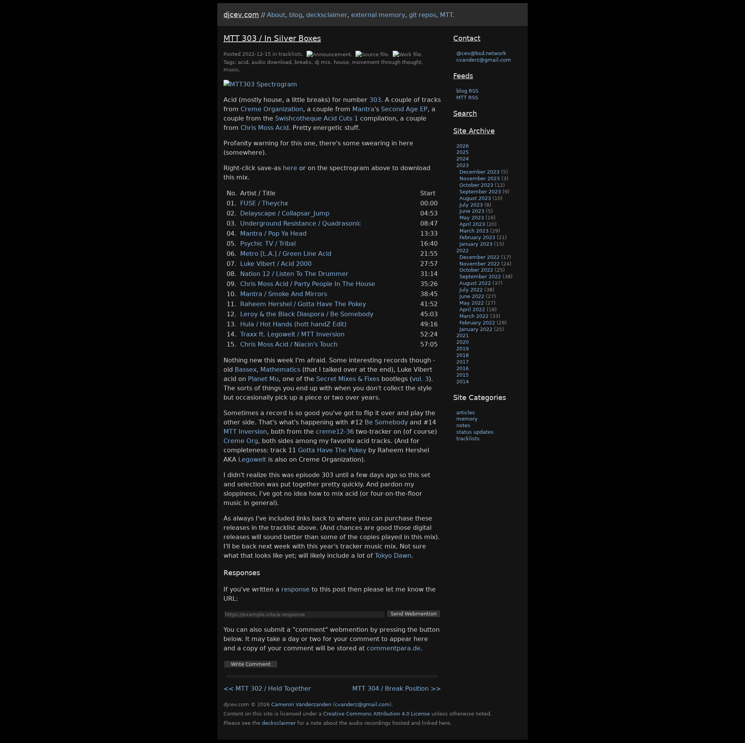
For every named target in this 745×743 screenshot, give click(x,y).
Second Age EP (404, 109)
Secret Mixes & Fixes (347, 379)
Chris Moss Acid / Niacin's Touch (289, 344)
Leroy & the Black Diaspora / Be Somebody (306, 314)
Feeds (463, 76)
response (295, 589)
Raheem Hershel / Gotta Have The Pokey (303, 304)
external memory (378, 15)
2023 (462, 165)
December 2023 (479, 172)
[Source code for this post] (372, 54)
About (276, 15)
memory (467, 419)
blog (295, 15)
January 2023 (475, 244)
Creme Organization (272, 109)
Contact (466, 38)
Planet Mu (263, 379)
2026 (462, 146)
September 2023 (480, 192)
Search (465, 113)
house (341, 62)
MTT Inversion (245, 431)
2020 (462, 342)
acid (243, 62)
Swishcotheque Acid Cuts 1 (316, 118)
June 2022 (471, 296)
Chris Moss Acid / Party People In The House (307, 284)
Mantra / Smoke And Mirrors (283, 294)
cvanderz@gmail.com (483, 60)
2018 (462, 355)
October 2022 (476, 270)
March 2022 (474, 316)
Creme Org (241, 441)
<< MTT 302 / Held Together (267, 688)
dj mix (323, 62)
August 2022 (475, 283)
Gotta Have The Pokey (332, 450)
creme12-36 (335, 431)
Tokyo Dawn (393, 555)
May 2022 (471, 303)
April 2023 (472, 224)
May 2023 (471, 218)
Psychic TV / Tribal (268, 243)
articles (465, 412)
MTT (446, 15)
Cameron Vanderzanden (301, 704)
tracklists (290, 54)
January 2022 (475, 329)
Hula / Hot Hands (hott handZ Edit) (293, 324)
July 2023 (471, 205)
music (231, 69)
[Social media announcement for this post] (329, 54)
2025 (462, 152)
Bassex (245, 369)
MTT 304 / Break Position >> (396, 688)
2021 (462, 335)
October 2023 (476, 185)
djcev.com (241, 14)
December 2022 (479, 257)
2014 (462, 381)
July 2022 (471, 290)
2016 (462, 368)
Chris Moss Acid (265, 127)
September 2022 (480, 276)
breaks (303, 62)
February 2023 (477, 237)
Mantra (363, 109)
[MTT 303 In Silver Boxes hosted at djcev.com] (260, 84)
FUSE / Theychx (264, 203)
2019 (462, 349)
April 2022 (472, 309)
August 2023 (475, 198)
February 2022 (477, 323)
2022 (462, 250)
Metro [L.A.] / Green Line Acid (285, 253)
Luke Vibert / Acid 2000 (276, 263)
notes (463, 425)
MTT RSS (467, 97)
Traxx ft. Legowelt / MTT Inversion (292, 334)
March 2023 (474, 231)
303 (375, 99)
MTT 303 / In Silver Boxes (272, 38)
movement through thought (386, 62)
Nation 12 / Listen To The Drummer (294, 274)
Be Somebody (386, 422)
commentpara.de (394, 648)
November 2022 (479, 264)
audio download (271, 62)
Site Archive (474, 131)
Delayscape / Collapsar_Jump (284, 213)
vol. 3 (420, 379)
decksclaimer (326, 15)
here (290, 168)
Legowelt (252, 459)
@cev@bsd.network (481, 53)
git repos (422, 15)
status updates (475, 432)
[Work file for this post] (407, 54)
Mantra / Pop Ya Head (273, 233)
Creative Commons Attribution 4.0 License (376, 714)
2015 (462, 375)
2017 (462, 362)
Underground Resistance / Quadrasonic (300, 223)
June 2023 (471, 211)
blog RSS (467, 91)
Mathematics (280, 369)
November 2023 (479, 178)
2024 (462, 159)
